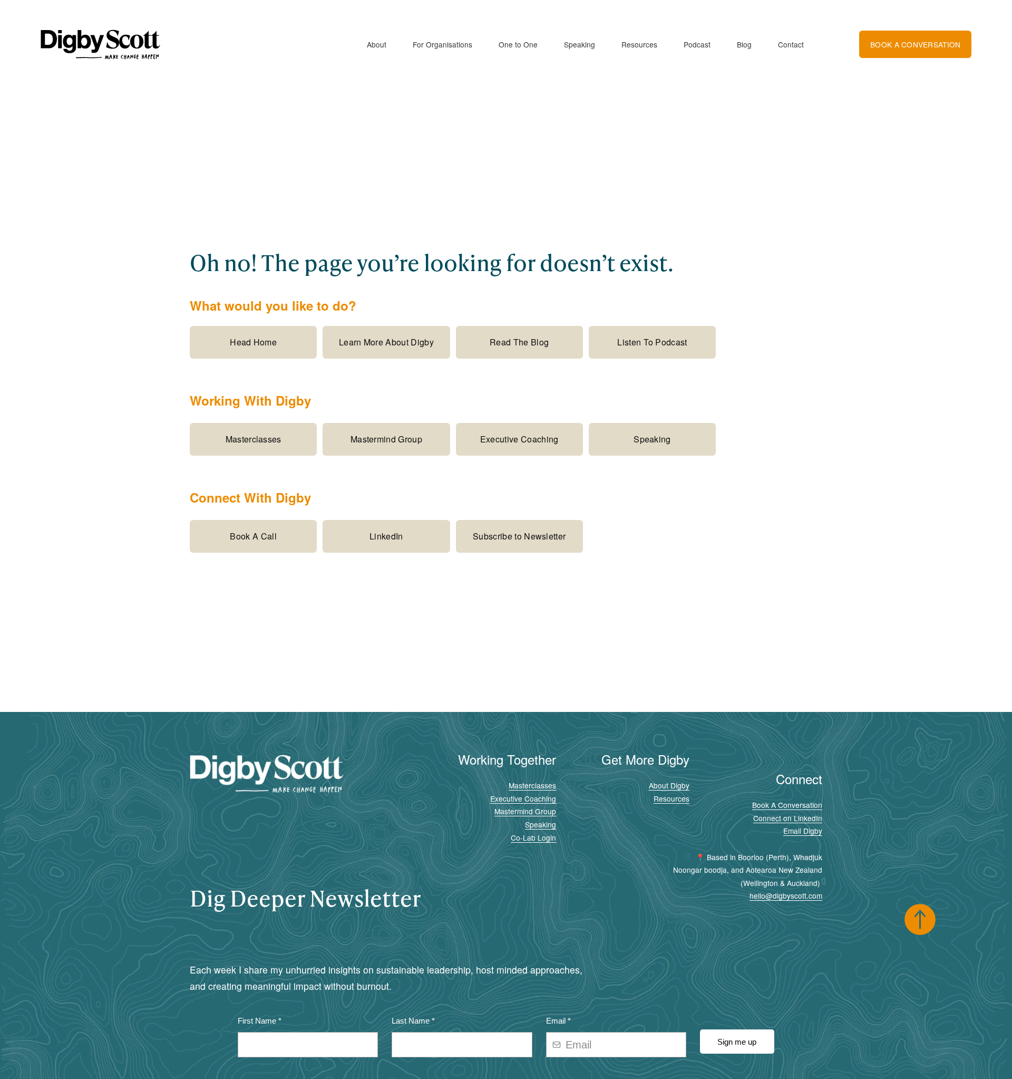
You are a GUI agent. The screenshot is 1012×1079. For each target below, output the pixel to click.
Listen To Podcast (652, 342)
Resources (639, 44)
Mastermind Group (386, 439)
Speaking (579, 44)
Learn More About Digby (386, 342)
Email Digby (802, 830)
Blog (744, 44)
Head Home (253, 342)
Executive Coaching (519, 439)
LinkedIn (386, 536)
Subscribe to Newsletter (519, 536)
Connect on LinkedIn (787, 818)
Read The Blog (519, 342)
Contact (791, 44)
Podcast (697, 44)
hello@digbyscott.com (786, 895)
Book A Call (253, 536)
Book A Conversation (787, 804)
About (376, 44)
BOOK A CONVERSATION (915, 44)
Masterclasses (253, 439)
